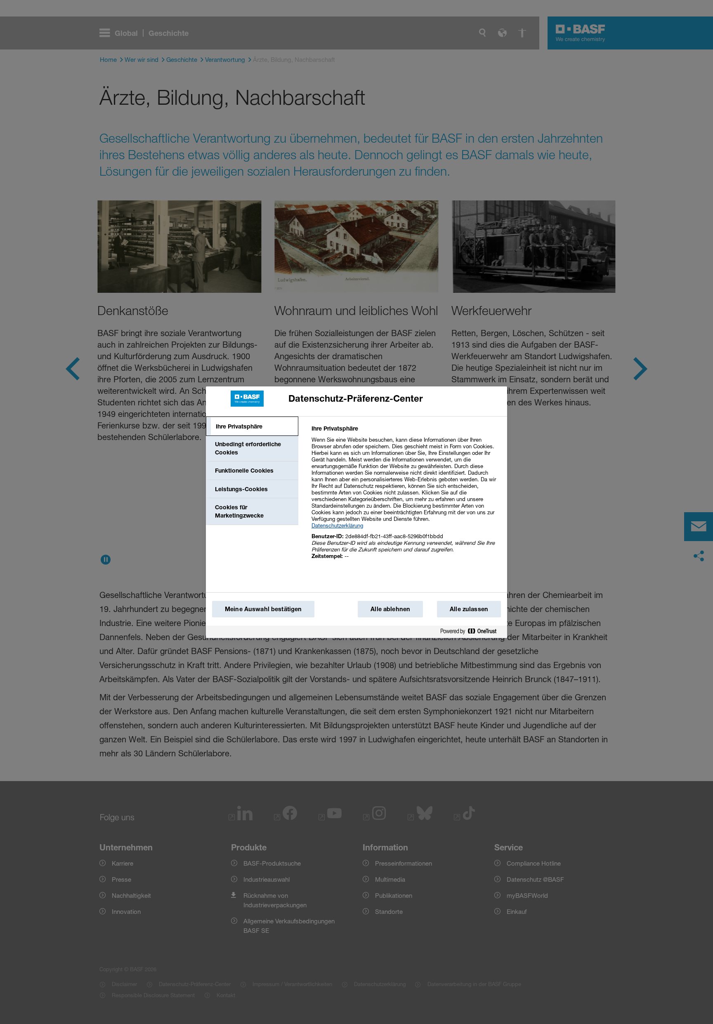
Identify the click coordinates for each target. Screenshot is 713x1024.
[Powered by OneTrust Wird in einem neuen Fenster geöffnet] (471, 631)
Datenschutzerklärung (337, 525)
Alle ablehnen (390, 608)
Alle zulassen (469, 608)
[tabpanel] (405, 497)
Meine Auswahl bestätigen (263, 608)
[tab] (252, 426)
